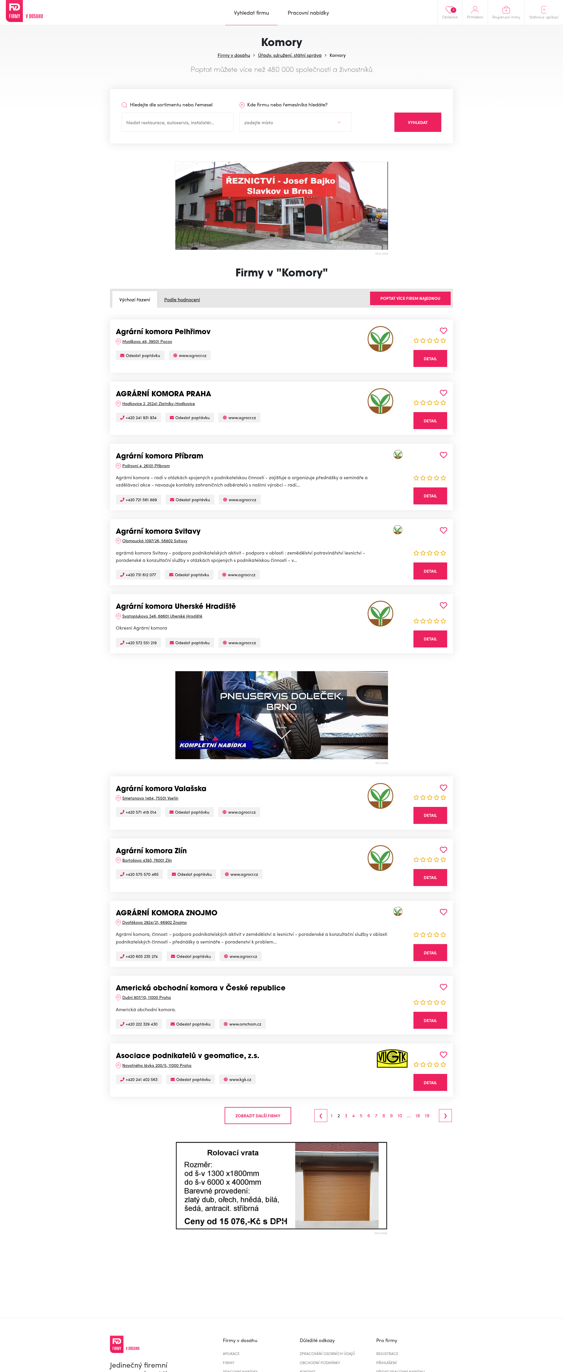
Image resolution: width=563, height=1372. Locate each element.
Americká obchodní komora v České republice (201, 988)
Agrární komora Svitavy (158, 531)
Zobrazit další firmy (257, 1115)
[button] (180, 1186)
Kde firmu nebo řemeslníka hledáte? (287, 104)
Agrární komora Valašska (161, 789)
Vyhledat (418, 122)
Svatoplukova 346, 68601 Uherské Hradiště (162, 616)
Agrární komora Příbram (159, 456)
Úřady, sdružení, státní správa (290, 55)
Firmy (228, 1362)
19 (427, 1115)
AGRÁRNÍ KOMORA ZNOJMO (166, 913)
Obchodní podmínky (320, 1362)
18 (418, 1115)
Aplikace (231, 1353)
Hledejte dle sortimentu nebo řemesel (171, 104)
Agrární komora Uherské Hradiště (176, 607)
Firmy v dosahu (234, 55)
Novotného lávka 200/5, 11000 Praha (156, 1065)
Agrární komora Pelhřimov (163, 332)
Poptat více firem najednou (410, 298)
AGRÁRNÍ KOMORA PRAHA (163, 394)
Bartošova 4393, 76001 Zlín (147, 860)
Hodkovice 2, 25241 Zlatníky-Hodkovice (158, 403)
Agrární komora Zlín (151, 851)
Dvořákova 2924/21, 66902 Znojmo (154, 922)
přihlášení (386, 1362)
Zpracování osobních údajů (327, 1353)
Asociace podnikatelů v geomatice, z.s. (188, 1056)
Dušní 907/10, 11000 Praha (146, 997)
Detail (430, 358)
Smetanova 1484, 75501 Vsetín (150, 798)
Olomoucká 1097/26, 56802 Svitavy (154, 540)
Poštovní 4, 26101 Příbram (146, 465)
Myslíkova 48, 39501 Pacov (147, 341)
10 (400, 1115)
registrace (387, 1353)
